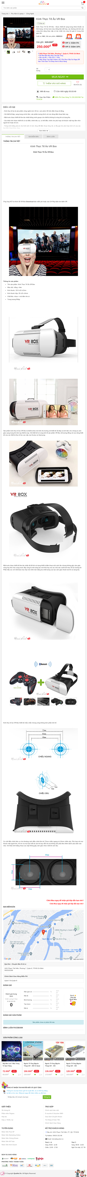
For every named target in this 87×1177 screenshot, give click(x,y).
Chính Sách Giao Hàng (53, 1123)
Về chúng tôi (6, 1110)
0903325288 (8, 970)
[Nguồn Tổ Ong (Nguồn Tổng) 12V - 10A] (75, 1059)
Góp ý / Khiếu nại (7, 1120)
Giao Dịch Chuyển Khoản (53, 1116)
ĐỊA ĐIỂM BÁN (34, 136)
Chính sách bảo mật (52, 1110)
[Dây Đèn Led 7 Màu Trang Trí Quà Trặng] (12, 1059)
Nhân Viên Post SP (8, 1132)
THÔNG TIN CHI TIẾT (12, 136)
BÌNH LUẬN (51, 136)
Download (30, 201)
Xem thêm (42, 130)
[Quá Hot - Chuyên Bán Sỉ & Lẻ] (43, 3)
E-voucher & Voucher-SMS (54, 1113)
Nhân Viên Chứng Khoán (10, 1138)
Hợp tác (4, 1116)
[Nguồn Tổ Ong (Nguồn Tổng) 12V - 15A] (54, 1059)
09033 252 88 (57, 1135)
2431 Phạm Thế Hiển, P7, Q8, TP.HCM (66, 1132)
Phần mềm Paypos (8, 1113)
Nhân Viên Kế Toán (8, 1141)
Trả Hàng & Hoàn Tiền (52, 1120)
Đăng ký (47, 1097)
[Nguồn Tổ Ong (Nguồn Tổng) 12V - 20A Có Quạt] (33, 1059)
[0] (83, 4)
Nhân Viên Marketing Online (11, 1135)
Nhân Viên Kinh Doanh (9, 1145)
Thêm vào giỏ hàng (56, 83)
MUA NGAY (59, 76)
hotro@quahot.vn (57, 1139)
